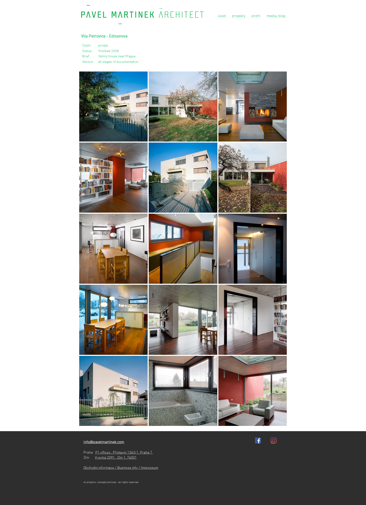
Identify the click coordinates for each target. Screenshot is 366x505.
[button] (113, 107)
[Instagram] (274, 440)
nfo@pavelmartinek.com (104, 442)
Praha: (89, 453)
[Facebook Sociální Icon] (258, 440)
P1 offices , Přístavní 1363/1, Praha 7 (124, 453)
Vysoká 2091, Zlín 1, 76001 (116, 458)
